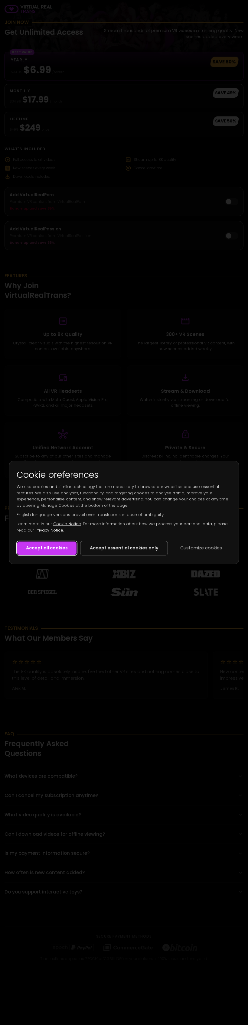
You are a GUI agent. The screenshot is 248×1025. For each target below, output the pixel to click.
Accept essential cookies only (124, 548)
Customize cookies (201, 548)
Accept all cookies (47, 548)
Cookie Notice (67, 524)
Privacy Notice (49, 530)
